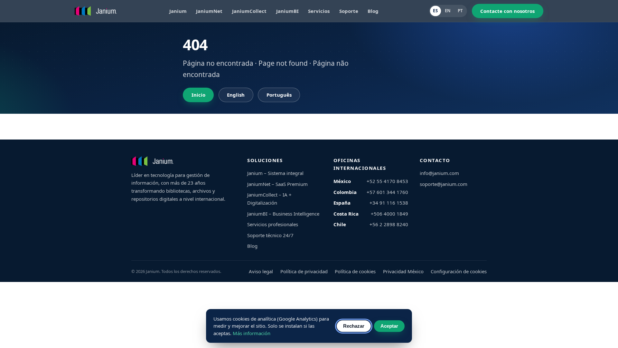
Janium (178, 11)
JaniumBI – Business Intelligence (283, 213)
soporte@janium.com (443, 184)
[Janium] (97, 11)
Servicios (319, 11)
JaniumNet (209, 11)
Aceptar (389, 326)
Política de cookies (355, 271)
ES (435, 11)
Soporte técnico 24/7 (270, 235)
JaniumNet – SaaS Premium (277, 184)
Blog (373, 11)
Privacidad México (403, 271)
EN (448, 11)
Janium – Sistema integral (275, 173)
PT (460, 11)
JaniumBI (287, 11)
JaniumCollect (249, 11)
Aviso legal (261, 271)
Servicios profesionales (272, 224)
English (236, 95)
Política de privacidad (304, 271)
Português (279, 95)
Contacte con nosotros (507, 11)
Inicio (198, 95)
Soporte (348, 11)
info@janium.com (439, 173)
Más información (251, 333)
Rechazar (353, 326)
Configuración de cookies (459, 271)
